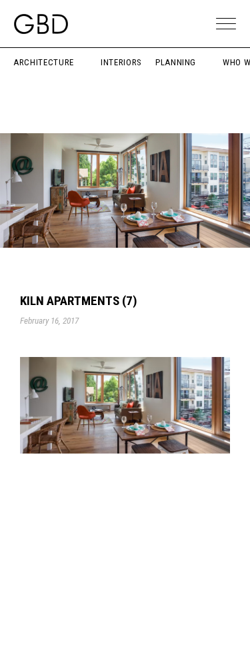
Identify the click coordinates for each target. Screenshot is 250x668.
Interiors (121, 62)
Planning (175, 62)
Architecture (43, 62)
